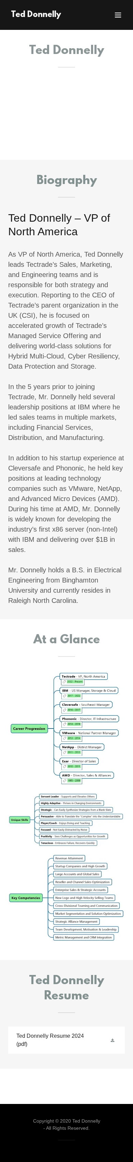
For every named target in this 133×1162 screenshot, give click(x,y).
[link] (36, 15)
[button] (118, 15)
